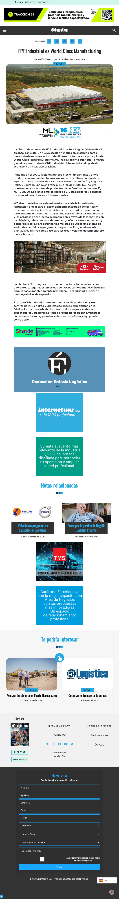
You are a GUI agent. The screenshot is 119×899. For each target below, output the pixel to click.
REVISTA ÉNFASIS (38, 879)
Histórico (32, 690)
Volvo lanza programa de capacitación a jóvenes (33, 527)
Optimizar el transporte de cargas (87, 695)
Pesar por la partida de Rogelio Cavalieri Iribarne (86, 527)
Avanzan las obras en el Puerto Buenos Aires (32, 695)
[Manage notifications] (111, 892)
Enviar (59, 867)
